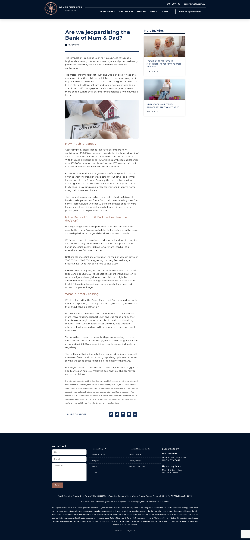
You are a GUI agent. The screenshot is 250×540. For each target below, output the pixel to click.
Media (153, 11)
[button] (111, 414)
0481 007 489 (173, 4)
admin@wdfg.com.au (194, 4)
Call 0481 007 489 (170, 449)
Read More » (152, 71)
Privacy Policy (134, 460)
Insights (141, 11)
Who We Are (126, 11)
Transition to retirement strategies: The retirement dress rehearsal (163, 64)
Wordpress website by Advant (125, 531)
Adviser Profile (135, 455)
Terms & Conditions (137, 466)
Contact (166, 11)
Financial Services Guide (139, 449)
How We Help (107, 11)
